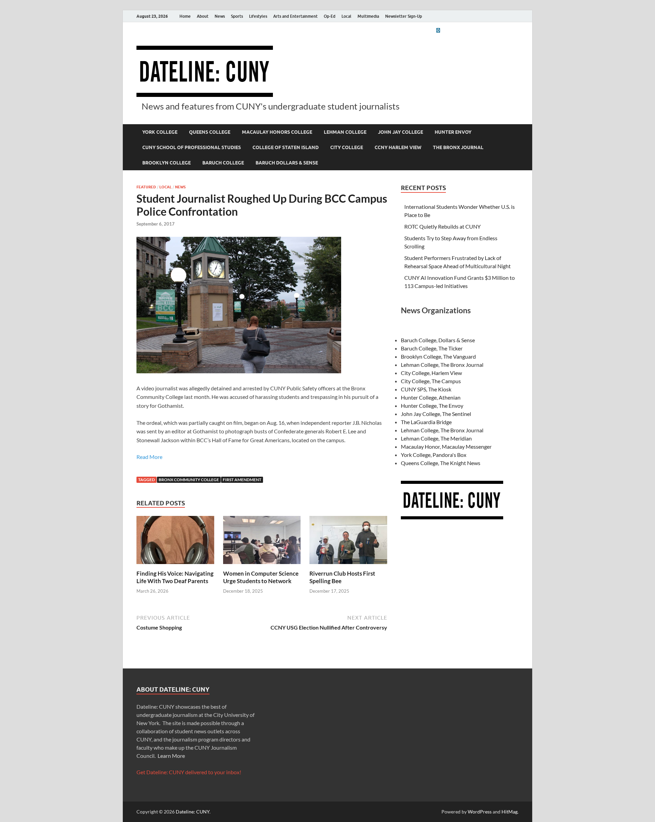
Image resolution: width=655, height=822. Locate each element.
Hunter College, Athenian (431, 397)
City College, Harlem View (431, 373)
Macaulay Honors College (277, 132)
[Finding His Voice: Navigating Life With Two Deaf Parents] (175, 542)
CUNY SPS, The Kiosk (426, 389)
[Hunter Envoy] (438, 30)
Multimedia (368, 16)
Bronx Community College (189, 479)
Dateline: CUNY (192, 811)
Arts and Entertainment (295, 16)
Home (185, 16)
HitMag (509, 811)
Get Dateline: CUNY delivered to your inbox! (188, 772)
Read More (149, 456)
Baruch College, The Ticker (432, 348)
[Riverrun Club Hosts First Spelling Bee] (348, 542)
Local (346, 16)
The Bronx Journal (458, 147)
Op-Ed (329, 16)
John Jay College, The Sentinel (436, 413)
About (202, 16)
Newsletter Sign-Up (403, 16)
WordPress (480, 811)
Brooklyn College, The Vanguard (438, 356)
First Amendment (242, 479)
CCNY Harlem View (398, 147)
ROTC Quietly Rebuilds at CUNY (442, 226)
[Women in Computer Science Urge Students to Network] (262, 542)
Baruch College (223, 162)
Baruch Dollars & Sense (287, 162)
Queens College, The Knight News (440, 463)
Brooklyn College (166, 162)
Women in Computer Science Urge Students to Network (261, 577)
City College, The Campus (431, 381)
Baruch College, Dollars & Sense (438, 340)
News (220, 16)
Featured (146, 187)
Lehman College (345, 132)
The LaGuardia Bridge (426, 422)
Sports (237, 16)
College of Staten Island (285, 147)
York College (159, 132)
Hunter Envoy (453, 132)
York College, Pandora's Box (433, 454)
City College (346, 147)
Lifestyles (258, 16)
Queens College (209, 132)
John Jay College (400, 132)
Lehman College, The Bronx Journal (442, 364)
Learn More (171, 755)
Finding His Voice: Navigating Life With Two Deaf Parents (175, 577)
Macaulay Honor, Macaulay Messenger (446, 446)
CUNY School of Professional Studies (191, 147)
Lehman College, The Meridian (436, 438)
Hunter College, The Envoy (432, 405)
